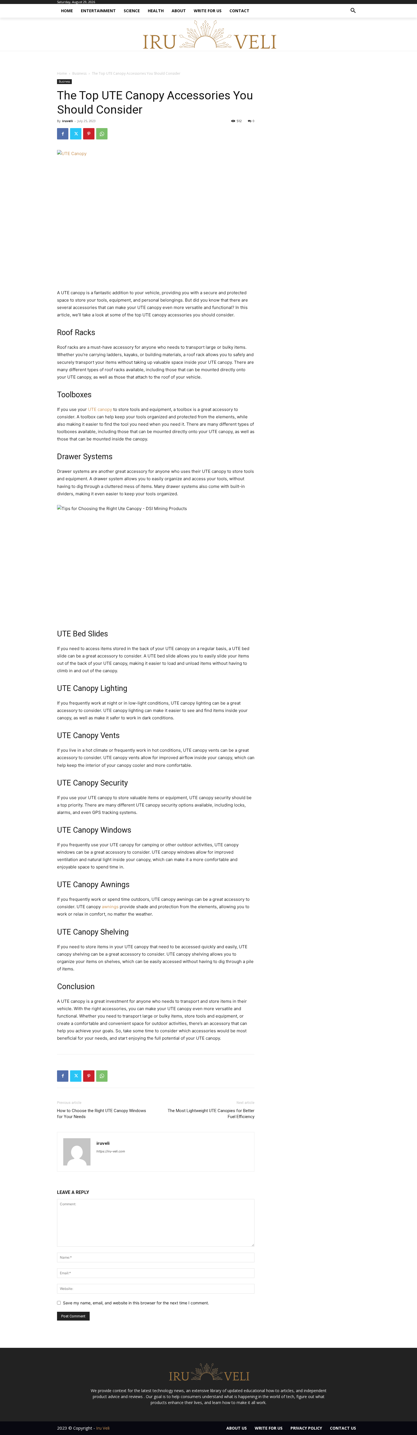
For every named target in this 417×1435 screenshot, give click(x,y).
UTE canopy (100, 409)
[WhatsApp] (102, 133)
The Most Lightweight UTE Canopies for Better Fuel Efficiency (211, 1113)
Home (62, 73)
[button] (353, 11)
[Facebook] (62, 133)
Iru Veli (102, 1428)
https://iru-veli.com (110, 1151)
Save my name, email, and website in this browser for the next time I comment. (136, 1302)
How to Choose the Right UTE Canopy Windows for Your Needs (101, 1113)
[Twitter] (75, 133)
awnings (110, 906)
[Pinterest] (88, 133)
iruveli (67, 121)
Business (79, 73)
